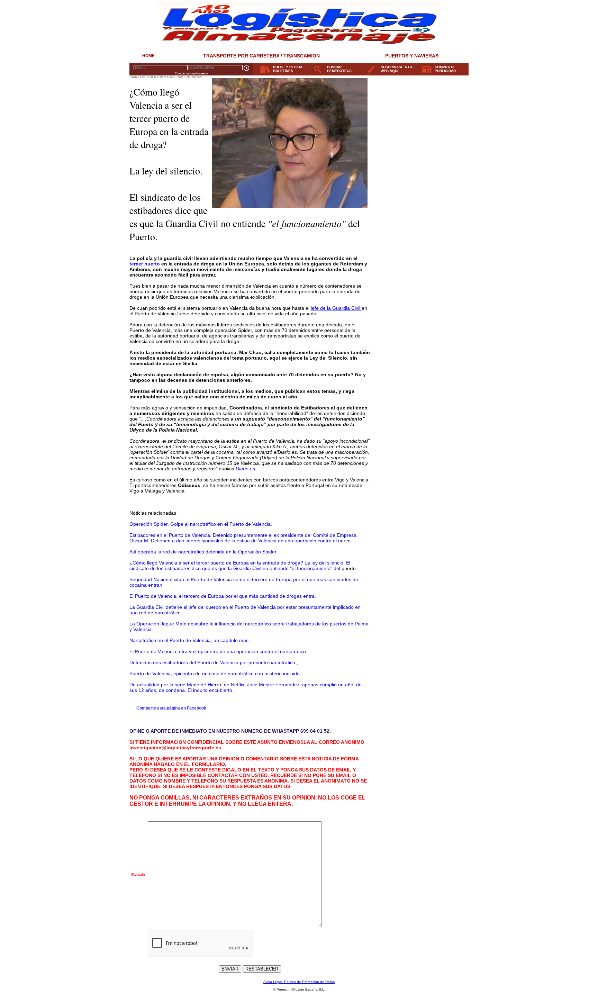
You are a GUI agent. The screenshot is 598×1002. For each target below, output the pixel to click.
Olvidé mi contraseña (191, 73)
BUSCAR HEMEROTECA (339, 69)
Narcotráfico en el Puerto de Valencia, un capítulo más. (189, 640)
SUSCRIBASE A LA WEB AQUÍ (397, 69)
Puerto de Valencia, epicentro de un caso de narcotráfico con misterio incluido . (215, 673)
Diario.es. (245, 468)
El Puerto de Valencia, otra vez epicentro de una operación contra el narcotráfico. (218, 651)
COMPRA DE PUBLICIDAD (445, 69)
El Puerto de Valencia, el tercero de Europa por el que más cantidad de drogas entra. (222, 596)
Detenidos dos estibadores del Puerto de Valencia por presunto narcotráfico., (213, 662)
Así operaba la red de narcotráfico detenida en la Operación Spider (203, 551)
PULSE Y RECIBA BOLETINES (287, 69)
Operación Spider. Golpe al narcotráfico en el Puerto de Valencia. (200, 524)
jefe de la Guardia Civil (336, 308)
